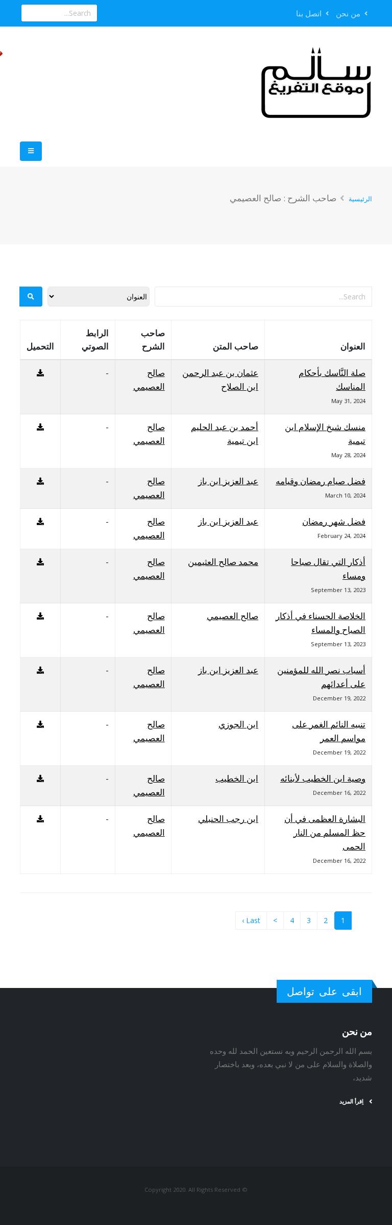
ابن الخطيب (236, 778)
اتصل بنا (310, 13)
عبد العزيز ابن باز (228, 481)
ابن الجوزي (238, 724)
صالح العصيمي (232, 616)
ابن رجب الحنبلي (228, 818)
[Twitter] (107, 13)
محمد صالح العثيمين (223, 562)
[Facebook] (124, 13)
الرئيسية (360, 198)
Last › (251, 920)
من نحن (349, 13)
